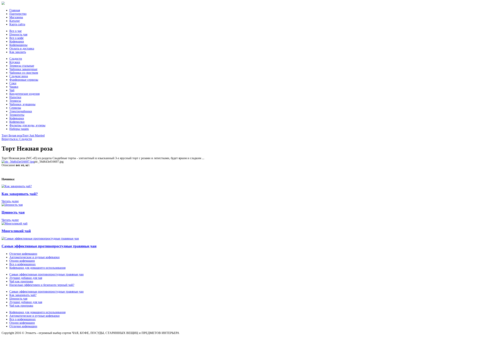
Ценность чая (18, 34)
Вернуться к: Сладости (17, 139)
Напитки (15, 97)
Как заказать (17, 52)
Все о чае (15, 31)
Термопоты (16, 114)
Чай (11, 90)
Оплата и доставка (21, 48)
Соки (12, 83)
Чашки (13, 86)
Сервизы (15, 107)
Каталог (14, 20)
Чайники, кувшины (22, 104)
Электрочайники (20, 111)
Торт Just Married (33, 135)
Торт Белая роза (12, 135)
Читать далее (10, 201)
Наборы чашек (19, 128)
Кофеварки (16, 41)
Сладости (15, 58)
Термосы (15, 100)
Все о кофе (16, 38)
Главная (14, 10)
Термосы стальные (21, 65)
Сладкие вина (18, 76)
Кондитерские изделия (24, 93)
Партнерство (18, 13)
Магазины (16, 17)
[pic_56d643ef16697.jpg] (18, 161)
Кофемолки (17, 121)
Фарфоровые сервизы (23, 79)
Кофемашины (18, 45)
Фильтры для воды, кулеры (27, 125)
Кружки (14, 62)
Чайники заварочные (23, 69)
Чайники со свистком (23, 72)
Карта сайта (17, 24)
